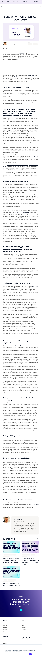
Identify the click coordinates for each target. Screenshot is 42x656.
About (4, 638)
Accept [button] (31, 653)
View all (36, 538)
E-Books (24, 627)
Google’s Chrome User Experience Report (13, 345)
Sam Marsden (10, 42)
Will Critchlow (30, 75)
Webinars (24, 629)
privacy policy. (18, 648)
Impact (5, 631)
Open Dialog (21, 53)
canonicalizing (26, 212)
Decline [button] (35, 653)
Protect (5, 629)
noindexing (17, 212)
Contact (5, 643)
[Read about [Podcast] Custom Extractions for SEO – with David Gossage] (11, 572)
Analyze (5, 627)
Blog (23, 625)
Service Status (6, 634)
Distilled (16, 76)
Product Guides (25, 631)
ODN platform (21, 275)
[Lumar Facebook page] (26, 637)
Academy (24, 623)
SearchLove (15, 118)
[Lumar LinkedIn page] (29, 637)
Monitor (5, 625)
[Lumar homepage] (4, 6)
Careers (5, 641)
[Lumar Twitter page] (23, 637)
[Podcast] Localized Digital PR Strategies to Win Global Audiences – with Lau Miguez (11, 560)
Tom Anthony (35, 156)
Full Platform (6, 623)
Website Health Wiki (26, 634)
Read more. (21, 2)
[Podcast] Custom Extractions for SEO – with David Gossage (11, 584)
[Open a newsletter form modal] (21, 610)
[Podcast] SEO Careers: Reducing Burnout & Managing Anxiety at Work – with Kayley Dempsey (30, 561)
